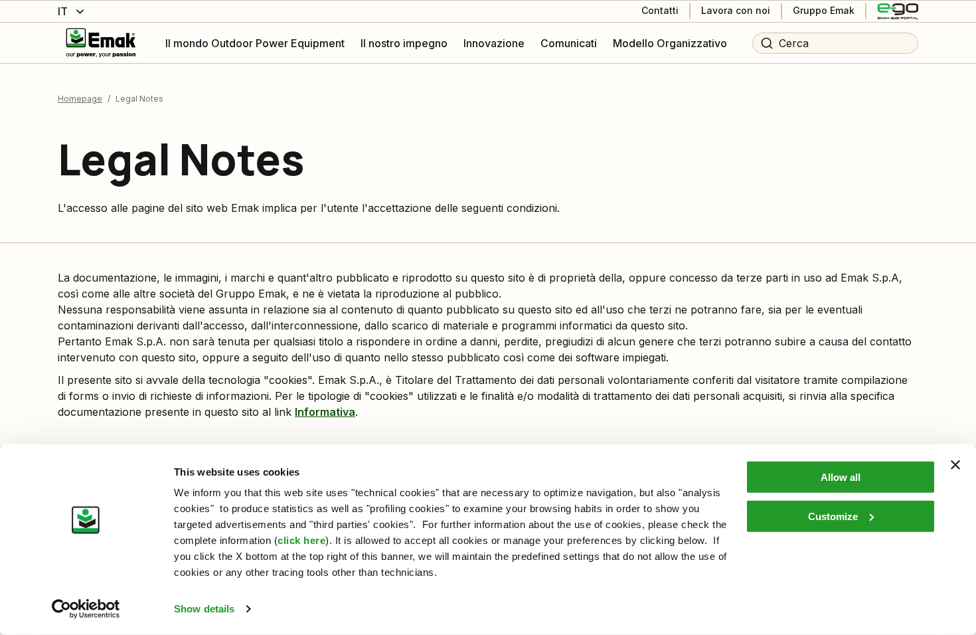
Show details (204, 608)
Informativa (325, 411)
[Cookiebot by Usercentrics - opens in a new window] (86, 609)
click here (301, 540)
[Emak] (101, 43)
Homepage (80, 99)
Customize (833, 515)
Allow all (840, 477)
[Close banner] (955, 465)
